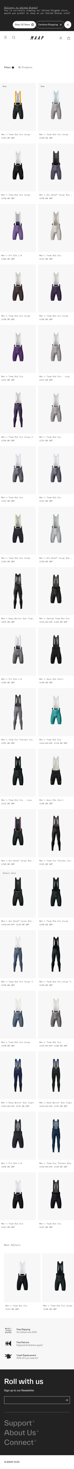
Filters (7, 67)
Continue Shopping (48, 24)
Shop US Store (22, 24)
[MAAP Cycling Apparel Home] (37, 38)
